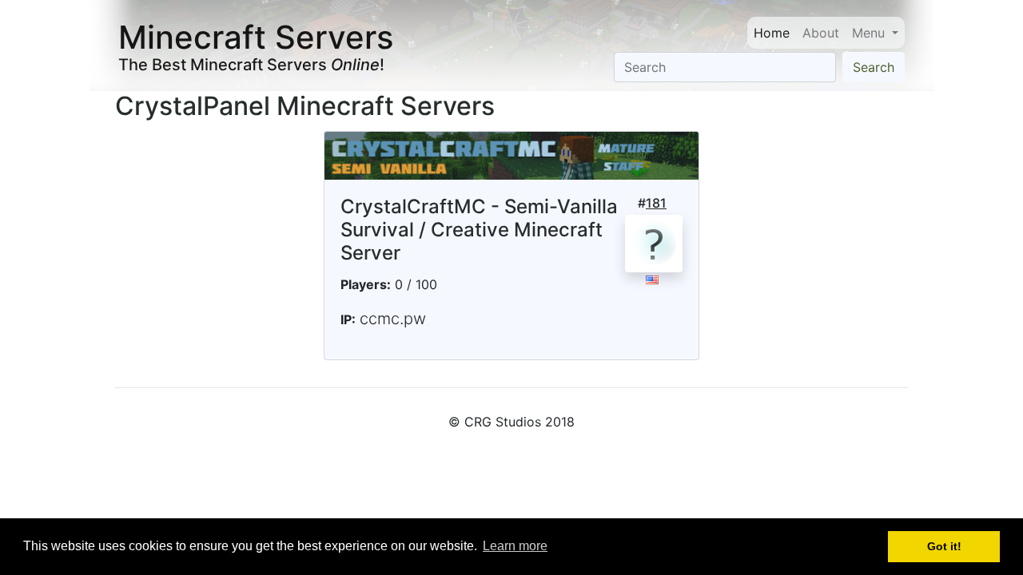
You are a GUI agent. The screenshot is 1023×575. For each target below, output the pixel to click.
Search (873, 67)
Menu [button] (870, 33)
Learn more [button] (515, 546)
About (820, 33)
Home (772, 33)
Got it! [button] (944, 546)
